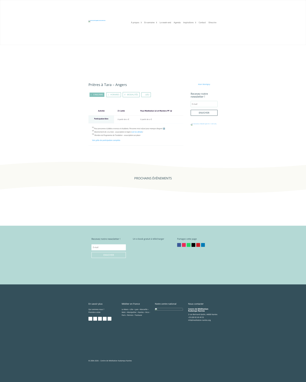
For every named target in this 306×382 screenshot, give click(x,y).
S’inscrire (212, 23)
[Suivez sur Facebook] (179, 245)
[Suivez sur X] (193, 245)
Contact (202, 23)
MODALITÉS (132, 94)
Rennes (130, 315)
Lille (131, 309)
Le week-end (165, 23)
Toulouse (138, 315)
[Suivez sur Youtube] (100, 319)
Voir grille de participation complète (106, 140)
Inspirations (188, 23)
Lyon (136, 309)
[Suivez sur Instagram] (184, 245)
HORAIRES (114, 94)
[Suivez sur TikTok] (109, 319)
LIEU (147, 94)
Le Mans (125, 309)
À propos (135, 23)
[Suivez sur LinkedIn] (203, 245)
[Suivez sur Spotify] (105, 319)
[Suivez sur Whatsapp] (189, 245)
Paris (124, 315)
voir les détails (137, 132)
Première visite (94, 312)
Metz (124, 312)
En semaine (149, 23)
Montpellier (132, 312)
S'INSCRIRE (98, 94)
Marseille (143, 309)
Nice (147, 312)
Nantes (141, 312)
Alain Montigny (204, 84)
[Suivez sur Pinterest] (198, 245)
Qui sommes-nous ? (96, 309)
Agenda (177, 23)
